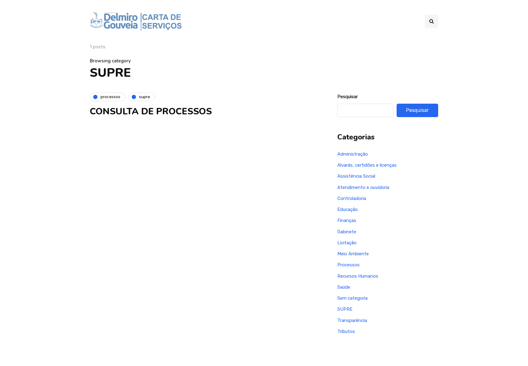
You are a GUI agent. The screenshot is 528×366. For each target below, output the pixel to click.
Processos (348, 265)
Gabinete (346, 232)
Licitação (347, 243)
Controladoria (351, 198)
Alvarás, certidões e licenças (367, 165)
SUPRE (344, 309)
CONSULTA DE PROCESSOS (151, 111)
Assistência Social (356, 176)
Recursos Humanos (357, 276)
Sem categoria (352, 298)
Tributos (346, 331)
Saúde (343, 287)
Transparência (352, 320)
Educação (347, 209)
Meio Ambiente (353, 254)
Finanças (346, 220)
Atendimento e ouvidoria (363, 187)
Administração (352, 154)
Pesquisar (347, 96)
